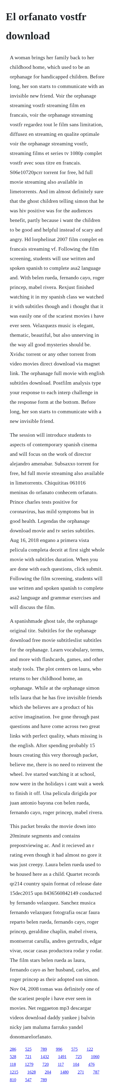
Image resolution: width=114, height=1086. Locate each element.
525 (28, 1049)
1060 (95, 1056)
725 (79, 1056)
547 (28, 1079)
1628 (31, 1072)
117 (61, 1064)
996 (59, 1049)
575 (74, 1049)
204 (48, 1072)
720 (45, 1064)
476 (91, 1064)
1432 (45, 1056)
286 (13, 1049)
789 (44, 1049)
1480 (64, 1072)
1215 (14, 1072)
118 (13, 1064)
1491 (62, 1056)
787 (96, 1072)
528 (13, 1056)
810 (13, 1079)
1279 (29, 1064)
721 (28, 1056)
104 (76, 1064)
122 (90, 1049)
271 (81, 1072)
